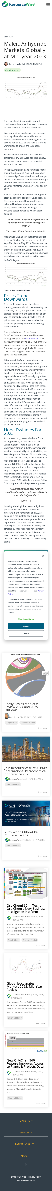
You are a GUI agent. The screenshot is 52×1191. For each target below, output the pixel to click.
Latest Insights (24, 1144)
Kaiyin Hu (13, 64)
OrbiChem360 (32, 338)
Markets (24, 1120)
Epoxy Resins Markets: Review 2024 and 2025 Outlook (21, 707)
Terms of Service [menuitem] (17, 1176)
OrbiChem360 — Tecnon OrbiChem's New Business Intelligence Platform (26, 908)
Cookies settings (26, 619)
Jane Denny (14, 717)
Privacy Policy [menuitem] (34, 1176)
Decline (26, 633)
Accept (26, 626)
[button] (48, 4)
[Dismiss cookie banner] (43, 556)
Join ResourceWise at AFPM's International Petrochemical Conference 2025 (26, 771)
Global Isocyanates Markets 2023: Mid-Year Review (24, 986)
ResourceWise (15, 779)
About (25, 1155)
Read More (42, 728)
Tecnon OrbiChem (20, 916)
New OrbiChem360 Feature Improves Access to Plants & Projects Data (25, 1063)
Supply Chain (11, 722)
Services (24, 1132)
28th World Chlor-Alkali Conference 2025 (22, 833)
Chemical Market (12, 70)
